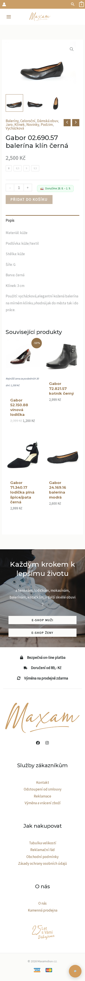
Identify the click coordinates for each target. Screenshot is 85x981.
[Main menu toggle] (8, 17)
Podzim (47, 124)
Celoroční (27, 120)
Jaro (9, 124)
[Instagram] (47, 743)
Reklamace (42, 796)
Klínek (19, 124)
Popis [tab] (10, 220)
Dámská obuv (47, 120)
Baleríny (12, 120)
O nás (42, 903)
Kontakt (42, 782)
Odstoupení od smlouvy (42, 789)
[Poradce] (75, 971)
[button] (73, 4)
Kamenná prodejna (42, 910)
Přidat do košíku (29, 199)
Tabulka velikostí (42, 843)
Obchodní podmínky (42, 856)
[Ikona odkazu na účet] (4, 4)
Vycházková (15, 128)
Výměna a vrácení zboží (43, 803)
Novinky (32, 124)
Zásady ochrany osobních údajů (42, 863)
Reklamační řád (42, 849)
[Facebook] (38, 743)
